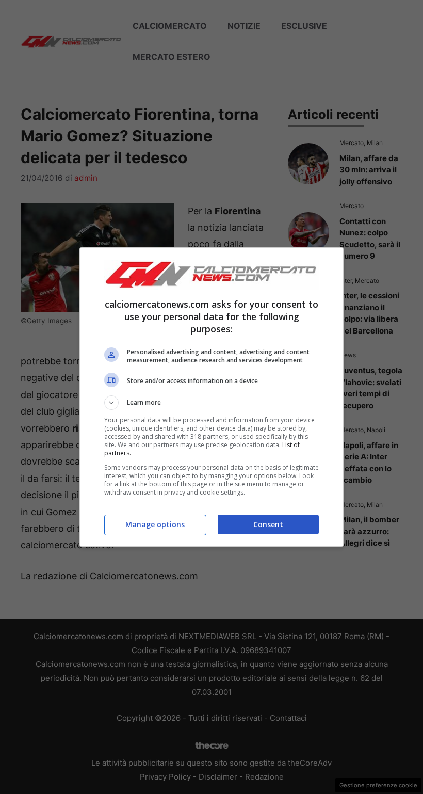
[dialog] (211, 396)
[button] (211, 402)
